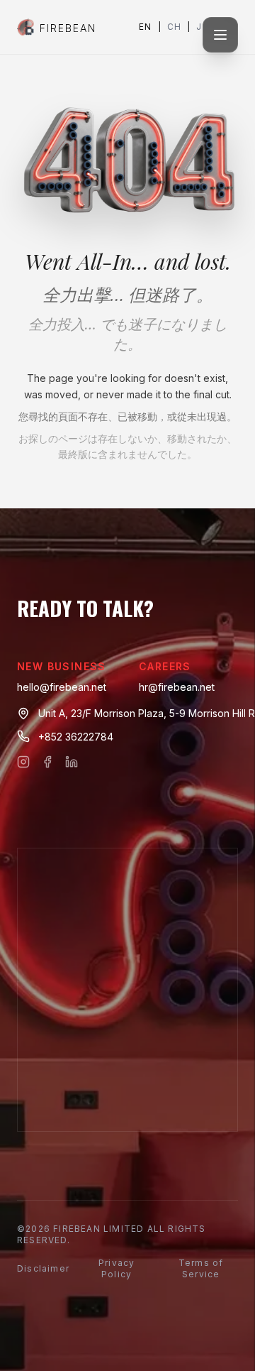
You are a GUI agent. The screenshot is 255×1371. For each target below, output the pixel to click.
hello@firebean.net (61, 687)
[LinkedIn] (71, 761)
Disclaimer (43, 1268)
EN (145, 26)
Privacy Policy (116, 1268)
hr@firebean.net (177, 687)
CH (174, 26)
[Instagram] (23, 761)
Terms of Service (201, 1268)
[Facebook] (47, 761)
